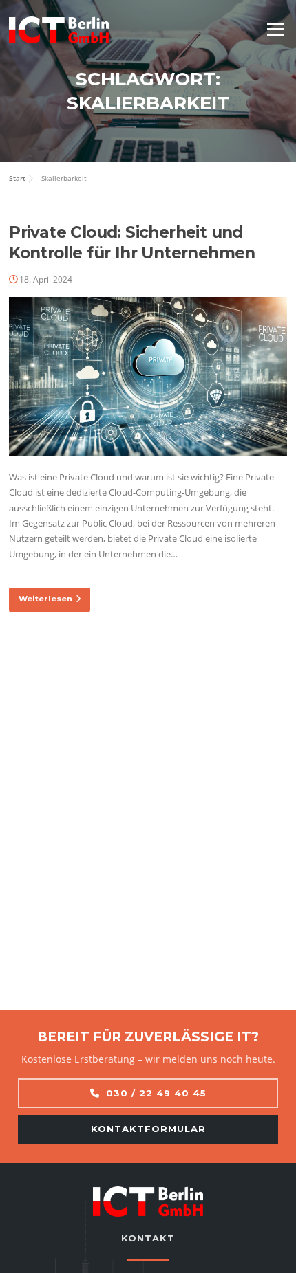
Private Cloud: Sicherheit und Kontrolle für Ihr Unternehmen (132, 243)
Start (17, 178)
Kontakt (148, 1237)
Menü (275, 29)
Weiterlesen (45, 599)
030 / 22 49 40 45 (156, 1092)
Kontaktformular (148, 1128)
